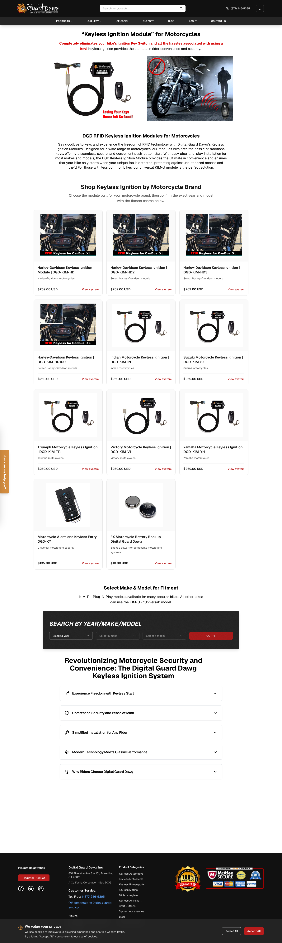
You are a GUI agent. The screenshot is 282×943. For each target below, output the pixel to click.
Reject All (231, 931)
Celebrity (122, 21)
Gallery (93, 21)
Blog (171, 21)
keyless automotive (131, 873)
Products (63, 21)
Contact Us (218, 21)
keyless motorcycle (131, 879)
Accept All (254, 931)
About (193, 21)
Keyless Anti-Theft (130, 900)
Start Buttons (127, 906)
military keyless (128, 895)
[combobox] (71, 636)
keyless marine (128, 890)
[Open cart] (260, 8)
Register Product (34, 878)
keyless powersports (131, 884)
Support (148, 21)
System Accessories (131, 911)
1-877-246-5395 (93, 897)
